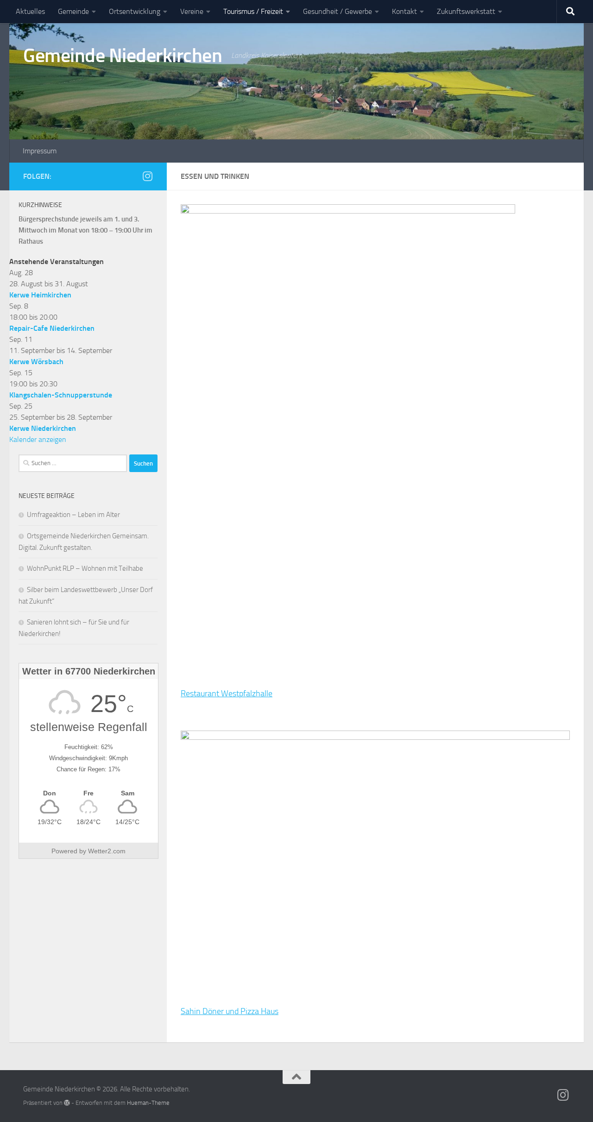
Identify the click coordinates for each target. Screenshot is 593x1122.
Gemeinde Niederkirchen (122, 55)
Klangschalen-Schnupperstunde (60, 395)
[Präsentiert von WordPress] (67, 1103)
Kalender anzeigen (37, 439)
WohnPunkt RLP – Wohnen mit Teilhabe (85, 568)
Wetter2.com (107, 851)
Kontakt (404, 11)
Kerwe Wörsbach (36, 361)
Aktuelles (30, 11)
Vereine (191, 11)
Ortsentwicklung (134, 11)
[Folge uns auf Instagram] (147, 176)
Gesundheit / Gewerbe (337, 11)
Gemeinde (73, 11)
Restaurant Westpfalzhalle (226, 693)
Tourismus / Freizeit (253, 11)
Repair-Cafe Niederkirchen (52, 328)
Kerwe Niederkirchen (42, 428)
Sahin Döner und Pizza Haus (229, 1011)
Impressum (40, 150)
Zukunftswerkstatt (466, 11)
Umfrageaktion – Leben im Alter (73, 515)
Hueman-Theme (148, 1102)
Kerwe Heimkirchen (40, 294)
